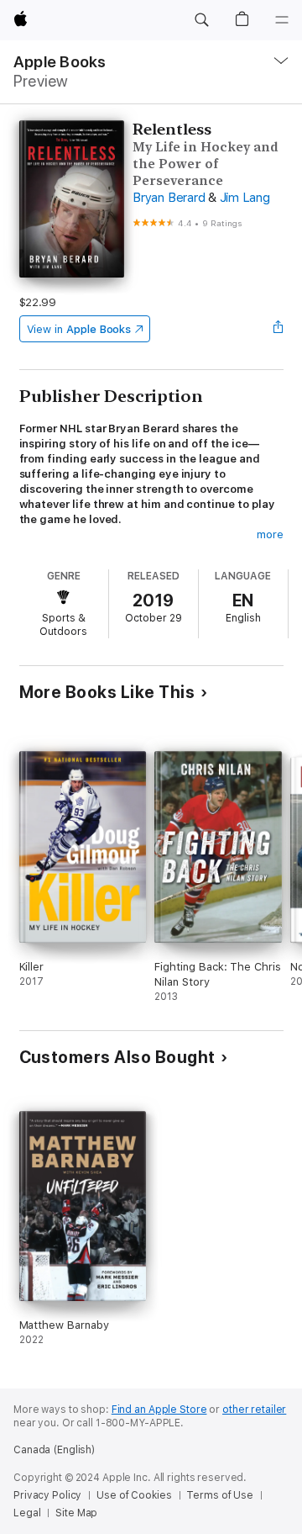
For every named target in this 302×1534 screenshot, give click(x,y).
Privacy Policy (47, 1495)
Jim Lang (245, 197)
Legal (26, 1513)
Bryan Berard (169, 197)
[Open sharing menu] (278, 329)
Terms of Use (219, 1495)
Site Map (76, 1513)
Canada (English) (54, 1450)
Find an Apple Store (159, 1409)
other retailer (254, 1409)
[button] (201, 20)
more (270, 534)
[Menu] (282, 20)
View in (79, 329)
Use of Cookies (133, 1495)
